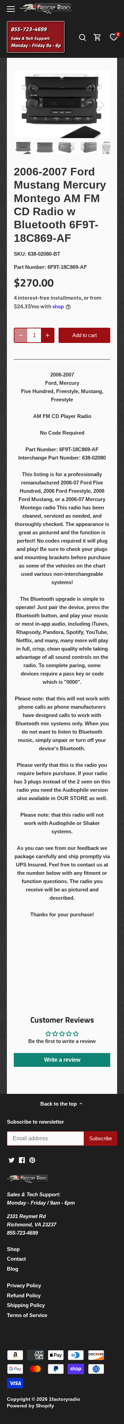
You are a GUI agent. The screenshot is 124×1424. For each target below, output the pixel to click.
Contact (16, 1259)
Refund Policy (24, 1295)
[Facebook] (22, 1159)
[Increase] (47, 335)
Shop (13, 1249)
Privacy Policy (24, 1285)
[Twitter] (11, 1159)
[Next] (101, 104)
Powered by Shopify (30, 1405)
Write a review (62, 1060)
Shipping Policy (26, 1305)
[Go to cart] (97, 36)
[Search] (82, 36)
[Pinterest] (32, 1159)
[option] (62, 104)
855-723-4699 (28, 29)
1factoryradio (64, 1399)
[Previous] (22, 104)
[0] (113, 37)
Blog (12, 1269)
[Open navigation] (11, 9)
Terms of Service (27, 1315)
